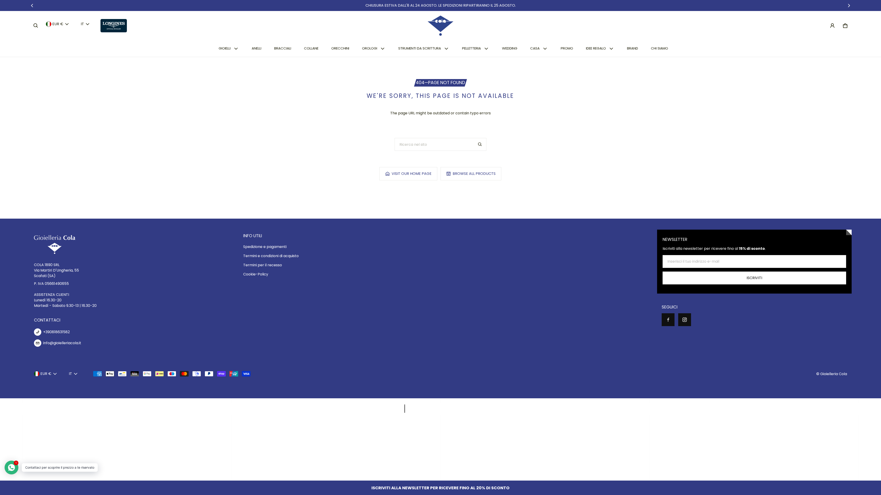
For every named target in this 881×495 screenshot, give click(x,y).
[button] (35, 25)
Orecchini (340, 48)
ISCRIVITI (754, 277)
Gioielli (225, 48)
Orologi (369, 48)
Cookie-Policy (255, 274)
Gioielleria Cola (833, 374)
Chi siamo (659, 48)
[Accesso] (832, 25)
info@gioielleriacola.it (62, 343)
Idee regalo (596, 48)
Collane (311, 48)
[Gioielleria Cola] (440, 26)
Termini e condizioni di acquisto (271, 255)
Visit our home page (412, 173)
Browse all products (474, 173)
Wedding (509, 48)
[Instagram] (684, 319)
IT (82, 24)
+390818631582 (56, 332)
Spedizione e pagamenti (265, 246)
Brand (632, 48)
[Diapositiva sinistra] (32, 5)
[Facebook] (668, 319)
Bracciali (282, 48)
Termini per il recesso (262, 265)
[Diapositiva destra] (849, 5)
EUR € (57, 24)
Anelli (256, 48)
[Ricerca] (480, 144)
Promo (567, 48)
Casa (535, 48)
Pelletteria (471, 48)
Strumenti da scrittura (419, 48)
